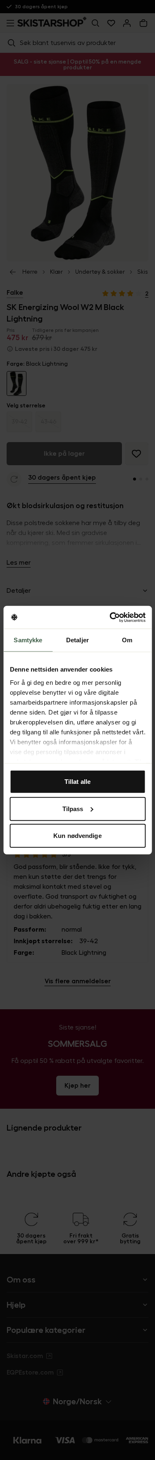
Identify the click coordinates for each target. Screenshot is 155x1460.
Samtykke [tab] (28, 640)
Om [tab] (127, 640)
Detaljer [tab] (77, 640)
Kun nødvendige (77, 835)
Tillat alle (77, 781)
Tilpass (72, 808)
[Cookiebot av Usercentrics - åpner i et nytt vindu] (110, 617)
